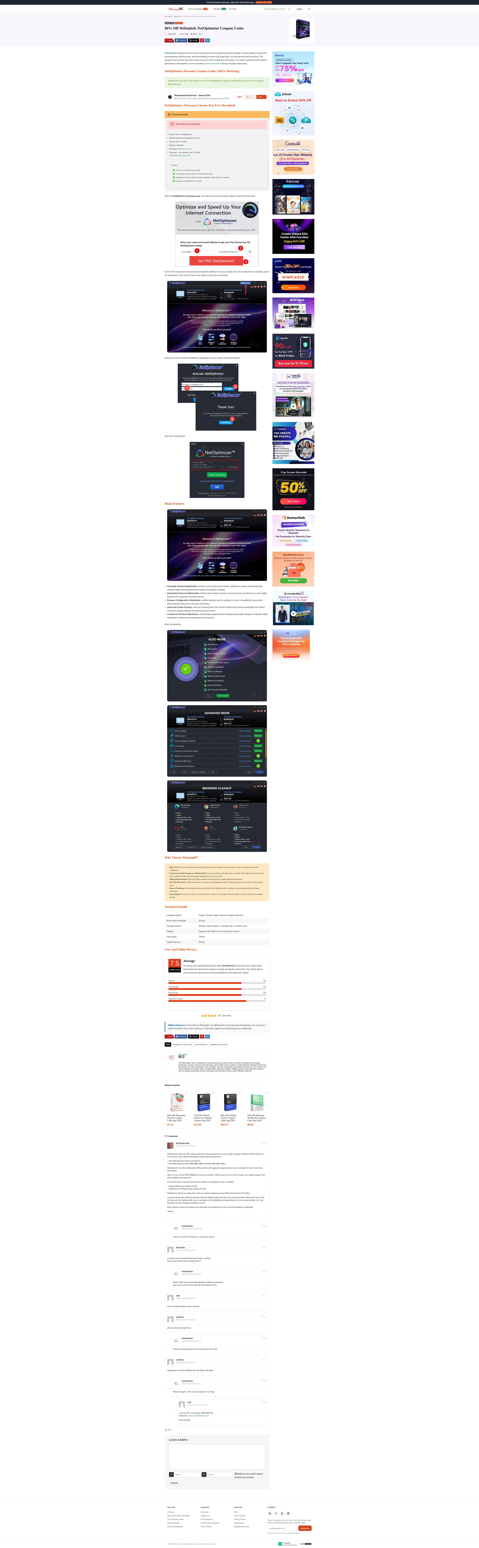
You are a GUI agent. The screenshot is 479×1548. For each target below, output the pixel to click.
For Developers (207, 1519)
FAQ (236, 1512)
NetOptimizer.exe (184, 149)
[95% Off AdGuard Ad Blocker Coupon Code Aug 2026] (257, 1102)
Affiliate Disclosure (241, 1526)
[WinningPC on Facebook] (269, 1513)
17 (202, 34)
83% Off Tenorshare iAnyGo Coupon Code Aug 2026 (176, 1118)
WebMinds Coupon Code (218, 1044)
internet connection (212, 63)
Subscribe (305, 1528)
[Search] (289, 9)
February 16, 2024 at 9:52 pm (197, 1405)
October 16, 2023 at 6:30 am (191, 1341)
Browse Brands (173, 1523)
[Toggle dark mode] (309, 8)
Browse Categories (175, 1526)
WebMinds (177, 16)
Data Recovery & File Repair (178, 1516)
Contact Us (205, 1516)
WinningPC (168, 16)
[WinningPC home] (175, 8)
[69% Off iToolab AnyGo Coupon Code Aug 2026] (230, 1102)
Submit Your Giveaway (210, 1523)
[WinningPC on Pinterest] (282, 1513)
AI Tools (233, 9)
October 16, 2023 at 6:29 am (191, 1274)
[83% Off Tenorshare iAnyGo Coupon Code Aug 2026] (177, 1102)
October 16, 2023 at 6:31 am (191, 1384)
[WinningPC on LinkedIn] (288, 1513)
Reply (264, 1143)
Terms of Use (239, 1516)
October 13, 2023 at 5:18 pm (185, 1362)
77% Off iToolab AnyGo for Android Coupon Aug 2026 (203, 1118)
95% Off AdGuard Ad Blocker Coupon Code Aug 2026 (256, 1118)
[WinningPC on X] (276, 1513)
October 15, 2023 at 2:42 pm (185, 1250)
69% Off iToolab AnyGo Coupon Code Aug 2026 (228, 1118)
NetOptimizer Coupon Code (182, 1044)
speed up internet (201, 1044)
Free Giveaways (197, 9)
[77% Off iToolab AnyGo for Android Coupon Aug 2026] (203, 1102)
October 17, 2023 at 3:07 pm (185, 1146)
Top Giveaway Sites (175, 1519)
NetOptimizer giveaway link (179, 155)
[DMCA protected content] (305, 1544)
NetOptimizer (171, 53)
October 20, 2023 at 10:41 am (192, 1229)
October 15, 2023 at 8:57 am (185, 1298)
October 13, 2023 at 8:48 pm (185, 1320)
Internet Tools (169, 23)
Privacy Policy (240, 1519)
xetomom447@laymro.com (198, 1416)
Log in (299, 9)
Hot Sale (219, 9)
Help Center (239, 1523)
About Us (204, 1512)
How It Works (206, 1526)
